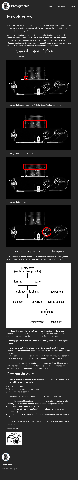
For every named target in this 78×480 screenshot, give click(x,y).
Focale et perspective (16, 387)
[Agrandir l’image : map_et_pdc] (69, 111)
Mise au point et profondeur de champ (23, 389)
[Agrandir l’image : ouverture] (69, 159)
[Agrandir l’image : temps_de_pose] (69, 208)
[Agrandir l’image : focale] (69, 62)
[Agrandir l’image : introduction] (69, 265)
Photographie (20, 6)
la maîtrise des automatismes (49, 396)
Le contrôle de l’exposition (18, 392)
